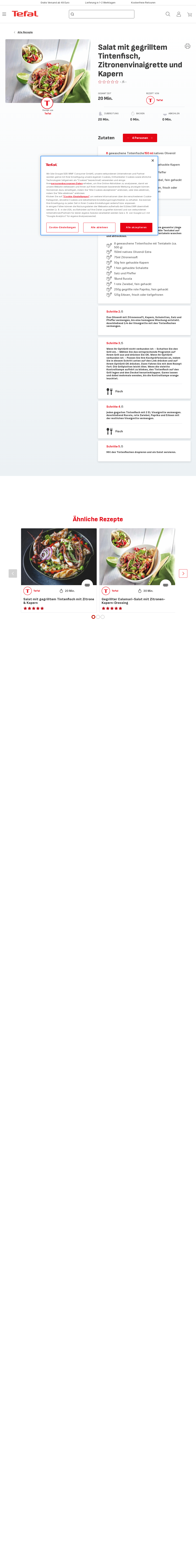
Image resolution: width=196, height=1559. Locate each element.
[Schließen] (153, 160)
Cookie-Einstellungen (62, 227)
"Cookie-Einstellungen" (76, 196)
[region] (99, 195)
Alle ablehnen (99, 227)
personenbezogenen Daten (67, 183)
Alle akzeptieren (136, 227)
